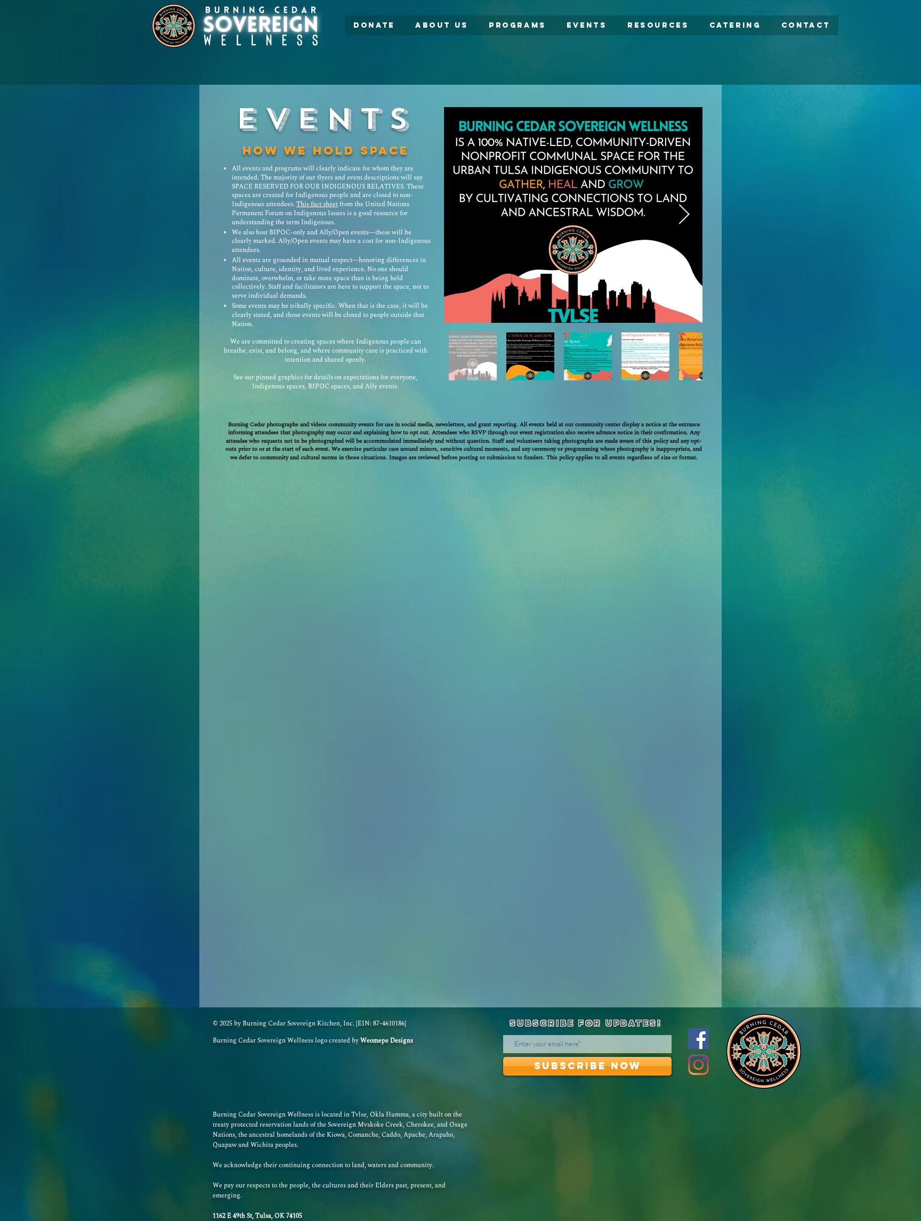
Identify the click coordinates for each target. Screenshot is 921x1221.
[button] (441, 25)
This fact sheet (317, 204)
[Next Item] (683, 215)
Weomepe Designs (386, 1041)
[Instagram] (698, 1064)
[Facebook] (698, 1038)
